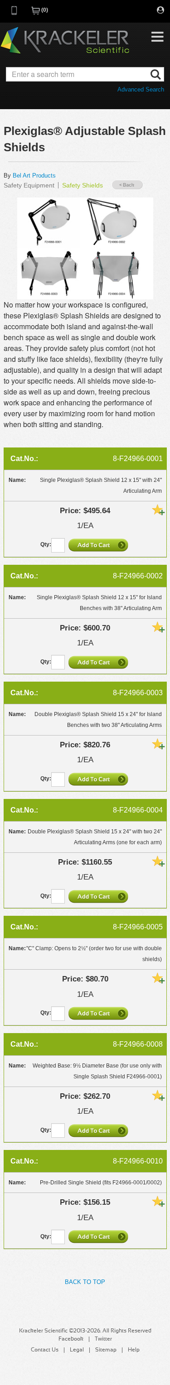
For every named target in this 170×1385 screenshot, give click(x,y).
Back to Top (85, 1282)
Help (134, 1350)
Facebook (70, 1339)
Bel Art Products (34, 175)
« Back (127, 185)
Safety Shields (82, 185)
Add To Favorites (158, 509)
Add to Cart (99, 545)
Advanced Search (140, 89)
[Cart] (36, 13)
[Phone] (14, 13)
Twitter (103, 1339)
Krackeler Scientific (65, 40)
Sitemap (106, 1350)
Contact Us (44, 1350)
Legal (77, 1350)
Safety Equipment (29, 185)
